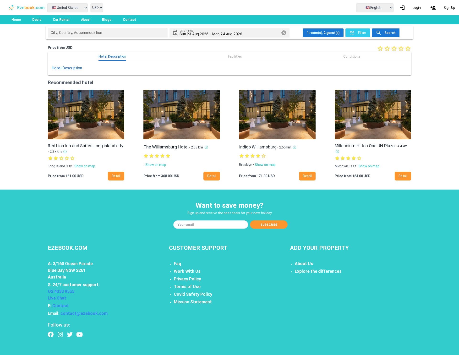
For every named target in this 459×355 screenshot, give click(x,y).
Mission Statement (193, 301)
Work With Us (187, 271)
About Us (304, 263)
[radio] (380, 48)
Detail (116, 176)
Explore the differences (318, 271)
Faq (177, 263)
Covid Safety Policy (193, 294)
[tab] (112, 56)
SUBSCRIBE (269, 224)
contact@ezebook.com (84, 313)
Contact (60, 305)
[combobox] (108, 33)
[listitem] (410, 7)
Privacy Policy (187, 278)
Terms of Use (187, 286)
